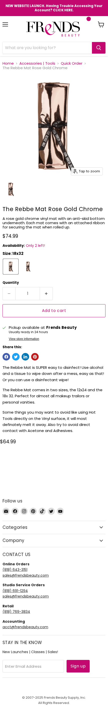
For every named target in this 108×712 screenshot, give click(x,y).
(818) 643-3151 (15, 569)
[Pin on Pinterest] (35, 357)
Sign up (78, 666)
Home (8, 63)
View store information (24, 339)
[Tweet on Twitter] (16, 357)
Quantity (11, 283)
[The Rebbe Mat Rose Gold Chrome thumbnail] (11, 189)
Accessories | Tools (37, 63)
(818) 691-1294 (15, 590)
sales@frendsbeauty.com (26, 575)
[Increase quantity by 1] (46, 293)
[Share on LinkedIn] (25, 357)
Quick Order (71, 63)
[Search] (98, 48)
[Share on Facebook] (6, 357)
